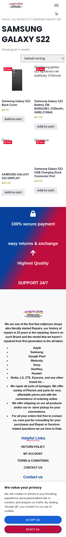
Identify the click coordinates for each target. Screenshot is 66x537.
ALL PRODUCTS (21, 19)
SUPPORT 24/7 (33, 282)
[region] (33, 509)
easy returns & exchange (33, 243)
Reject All (33, 529)
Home (6, 19)
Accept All (33, 520)
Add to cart (13, 119)
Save (9, 69)
